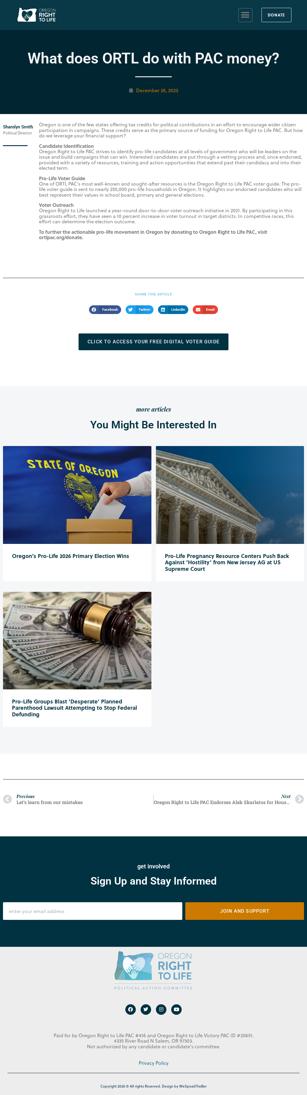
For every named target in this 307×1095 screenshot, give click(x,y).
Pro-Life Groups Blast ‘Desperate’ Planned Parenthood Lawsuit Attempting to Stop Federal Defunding (74, 707)
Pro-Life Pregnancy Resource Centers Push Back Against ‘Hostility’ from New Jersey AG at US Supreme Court (227, 562)
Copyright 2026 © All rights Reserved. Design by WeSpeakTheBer (153, 1086)
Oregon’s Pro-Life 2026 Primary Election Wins (70, 556)
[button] (245, 15)
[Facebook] (130, 1009)
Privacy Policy (153, 1063)
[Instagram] (161, 1009)
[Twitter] (146, 1009)
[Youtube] (176, 1009)
